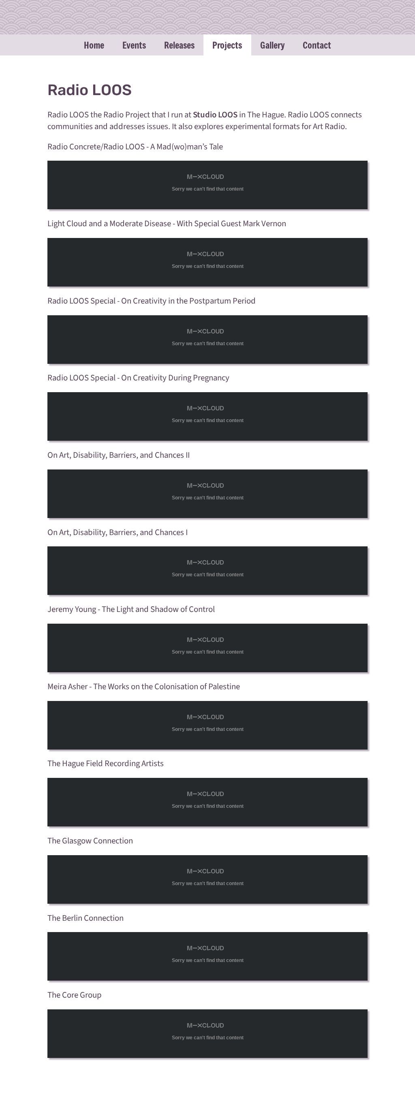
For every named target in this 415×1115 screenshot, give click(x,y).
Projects (227, 45)
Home (94, 45)
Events (134, 45)
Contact (317, 45)
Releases (179, 45)
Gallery (272, 45)
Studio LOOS (215, 115)
